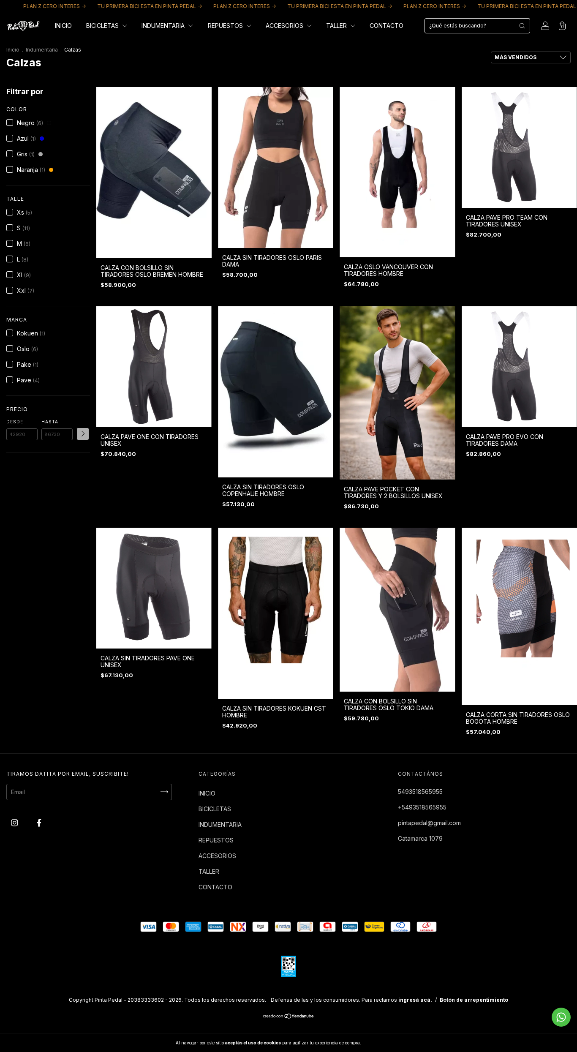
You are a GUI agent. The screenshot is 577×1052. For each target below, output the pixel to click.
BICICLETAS (103, 25)
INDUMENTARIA (164, 25)
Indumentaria (42, 49)
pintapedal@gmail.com (429, 822)
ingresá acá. (415, 1000)
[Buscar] (522, 26)
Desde (14, 421)
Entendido (384, 1043)
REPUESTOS (226, 25)
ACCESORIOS (285, 25)
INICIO (63, 25)
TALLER (337, 25)
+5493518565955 (422, 807)
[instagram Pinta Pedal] (15, 822)
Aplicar (82, 434)
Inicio (12, 49)
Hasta (49, 421)
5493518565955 (420, 791)
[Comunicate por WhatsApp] (561, 1017)
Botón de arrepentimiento (474, 1000)
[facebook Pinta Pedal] (39, 822)
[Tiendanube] (288, 1016)
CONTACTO (386, 25)
